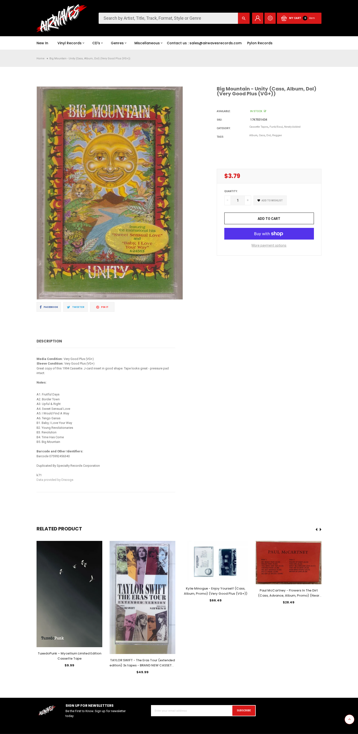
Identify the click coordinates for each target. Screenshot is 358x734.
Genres (117, 43)
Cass (262, 135)
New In (42, 43)
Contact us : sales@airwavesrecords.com (204, 43)
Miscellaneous (147, 43)
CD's (96, 43)
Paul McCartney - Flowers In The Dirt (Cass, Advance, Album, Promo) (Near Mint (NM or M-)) (288, 595)
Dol (268, 135)
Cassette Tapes (258, 126)
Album (253, 135)
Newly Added (292, 126)
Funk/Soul (276, 126)
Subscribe (244, 710)
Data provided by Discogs (55, 480)
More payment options (269, 245)
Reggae (277, 135)
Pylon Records (260, 43)
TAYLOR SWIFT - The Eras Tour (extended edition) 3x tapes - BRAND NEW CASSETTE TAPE (142, 665)
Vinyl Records (69, 43)
